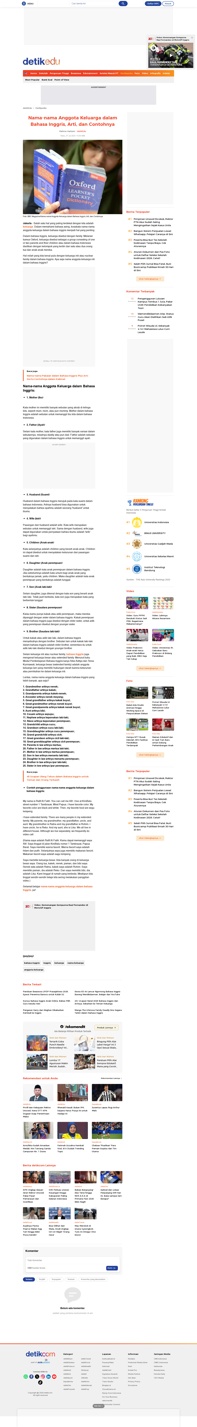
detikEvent (106, 1370)
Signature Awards (110, 1374)
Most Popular (32, 80)
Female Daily (159, 1374)
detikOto (67, 1385)
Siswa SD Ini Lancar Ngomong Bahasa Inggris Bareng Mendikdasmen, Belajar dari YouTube (97, 992)
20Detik (84, 1378)
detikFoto (85, 1381)
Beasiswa (76, 73)
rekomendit (107, 1401)
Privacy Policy (134, 1381)
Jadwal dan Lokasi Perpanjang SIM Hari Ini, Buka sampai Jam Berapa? (111, 1194)
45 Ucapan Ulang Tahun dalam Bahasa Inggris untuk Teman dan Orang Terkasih (58, 778)
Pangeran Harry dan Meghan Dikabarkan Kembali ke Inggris (43, 1011)
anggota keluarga (33, 969)
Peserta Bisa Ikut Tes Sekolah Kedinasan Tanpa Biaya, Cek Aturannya (150, 243)
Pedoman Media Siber (137, 1362)
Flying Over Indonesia (111, 1393)
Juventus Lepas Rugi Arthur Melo (106, 1109)
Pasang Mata (108, 1362)
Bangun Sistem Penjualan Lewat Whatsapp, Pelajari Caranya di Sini (153, 233)
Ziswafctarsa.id (109, 1389)
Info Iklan (132, 1378)
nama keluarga (76, 963)
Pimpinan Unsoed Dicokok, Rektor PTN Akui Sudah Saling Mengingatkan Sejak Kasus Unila (153, 222)
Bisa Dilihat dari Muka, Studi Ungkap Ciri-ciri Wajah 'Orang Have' (59, 1230)
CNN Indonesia (160, 1359)
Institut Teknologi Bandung (154, 569)
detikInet (67, 1370)
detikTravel (86, 1359)
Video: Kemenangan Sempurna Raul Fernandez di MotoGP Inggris (173, 38)
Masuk (168, 3)
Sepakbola (68, 1381)
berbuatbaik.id (108, 1359)
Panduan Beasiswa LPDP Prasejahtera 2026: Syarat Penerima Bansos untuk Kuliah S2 (45, 992)
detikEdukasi (68, 1362)
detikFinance (68, 1366)
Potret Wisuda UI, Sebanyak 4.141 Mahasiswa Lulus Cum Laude (154, 329)
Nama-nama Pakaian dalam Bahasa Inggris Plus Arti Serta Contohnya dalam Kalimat (57, 377)
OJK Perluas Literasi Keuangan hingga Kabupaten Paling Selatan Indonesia (59, 1194)
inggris (47, 963)
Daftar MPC (153, 3)
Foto (137, 73)
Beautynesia (159, 1370)
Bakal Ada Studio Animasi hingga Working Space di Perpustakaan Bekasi (137, 709)
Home (33, 73)
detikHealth (86, 1366)
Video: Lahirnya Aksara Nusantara (161, 616)
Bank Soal (47, 80)
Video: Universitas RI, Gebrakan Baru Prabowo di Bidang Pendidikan (162, 651)
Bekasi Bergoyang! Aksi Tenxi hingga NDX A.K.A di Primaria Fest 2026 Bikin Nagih (84, 1196)
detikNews (67, 1359)
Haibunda (158, 1366)
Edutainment (90, 73)
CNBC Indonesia (161, 1362)
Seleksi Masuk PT (109, 73)
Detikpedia (127, 73)
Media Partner (134, 1374)
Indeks (166, 73)
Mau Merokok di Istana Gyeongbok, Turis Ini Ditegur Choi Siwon (85, 1230)
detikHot (67, 1374)
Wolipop (85, 1370)
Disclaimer (132, 1385)
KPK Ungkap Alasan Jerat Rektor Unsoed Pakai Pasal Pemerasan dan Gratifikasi (33, 1196)
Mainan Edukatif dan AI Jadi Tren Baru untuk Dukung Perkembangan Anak (162, 741)
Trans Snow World (110, 1378)
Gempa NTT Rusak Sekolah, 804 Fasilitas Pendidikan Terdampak (137, 741)
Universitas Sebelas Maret (159, 556)
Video (145, 73)
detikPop (85, 1389)
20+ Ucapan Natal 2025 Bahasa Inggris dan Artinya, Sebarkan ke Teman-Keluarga (96, 1002)
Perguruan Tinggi (59, 73)
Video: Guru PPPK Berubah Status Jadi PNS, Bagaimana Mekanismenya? (136, 619)
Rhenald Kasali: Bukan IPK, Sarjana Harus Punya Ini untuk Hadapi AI (72, 1110)
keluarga (59, 963)
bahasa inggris (32, 963)
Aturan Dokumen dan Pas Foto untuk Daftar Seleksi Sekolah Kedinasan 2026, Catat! (152, 255)
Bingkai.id (106, 1385)
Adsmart (106, 1366)
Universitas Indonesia (156, 522)
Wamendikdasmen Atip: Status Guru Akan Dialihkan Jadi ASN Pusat (156, 317)
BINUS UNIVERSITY (155, 533)
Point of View (61, 80)
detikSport (67, 1378)
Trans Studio (107, 1381)
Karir (130, 1366)
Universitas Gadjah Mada (158, 543)
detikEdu (27, 108)
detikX (84, 1374)
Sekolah (43, 73)
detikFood (85, 1362)
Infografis (155, 73)
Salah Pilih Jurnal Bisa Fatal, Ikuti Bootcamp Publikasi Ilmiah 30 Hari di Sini (153, 267)
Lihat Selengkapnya (148, 279)
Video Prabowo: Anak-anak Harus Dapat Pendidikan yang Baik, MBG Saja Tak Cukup (136, 653)
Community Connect (111, 1404)
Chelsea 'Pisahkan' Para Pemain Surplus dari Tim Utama (104, 1148)
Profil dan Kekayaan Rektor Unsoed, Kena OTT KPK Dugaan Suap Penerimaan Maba (37, 1112)
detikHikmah (86, 1385)
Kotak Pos (132, 1370)
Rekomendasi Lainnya (111, 1078)
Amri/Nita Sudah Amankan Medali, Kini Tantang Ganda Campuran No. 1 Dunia (37, 1148)
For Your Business (109, 1397)
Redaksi (131, 1359)
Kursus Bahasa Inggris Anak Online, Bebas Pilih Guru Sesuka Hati (46, 1002)
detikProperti (69, 1389)
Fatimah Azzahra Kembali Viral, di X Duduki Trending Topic (70, 1148)
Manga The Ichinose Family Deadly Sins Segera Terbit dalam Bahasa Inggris (98, 1011)
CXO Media (159, 1378)
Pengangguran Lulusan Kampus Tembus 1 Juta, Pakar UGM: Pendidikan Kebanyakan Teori (155, 303)
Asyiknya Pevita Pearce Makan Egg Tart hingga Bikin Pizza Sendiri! (32, 1230)
